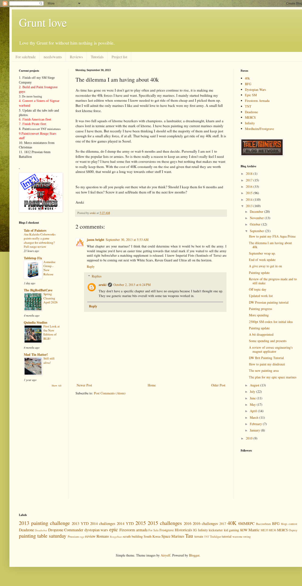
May (253, 404)
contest (293, 524)
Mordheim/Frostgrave (259, 128)
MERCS (250, 117)
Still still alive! (49, 360)
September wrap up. (262, 253)
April (254, 411)
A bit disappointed (261, 334)
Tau (189, 535)
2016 (249, 186)
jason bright (95, 239)
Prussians (73, 537)
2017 (249, 180)
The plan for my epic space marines (272, 377)
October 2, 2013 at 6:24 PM (132, 284)
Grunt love (43, 22)
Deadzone (251, 112)
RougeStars (116, 536)
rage (82, 536)
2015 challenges (165, 522)
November (257, 218)
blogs (284, 524)
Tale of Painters (35, 230)
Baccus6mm (263, 524)
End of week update (262, 259)
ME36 (272, 530)
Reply (91, 266)
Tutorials (97, 56)
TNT (248, 106)
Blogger (194, 555)
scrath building (133, 536)
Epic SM (251, 95)
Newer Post (84, 385)
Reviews (76, 56)
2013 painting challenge (44, 522)
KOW (243, 530)
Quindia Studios (35, 322)
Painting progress (260, 308)
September (257, 231)
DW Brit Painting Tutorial (266, 358)
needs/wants (53, 56)
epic (113, 529)
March (254, 417)
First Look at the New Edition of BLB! (51, 332)
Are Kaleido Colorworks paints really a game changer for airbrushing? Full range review (39, 240)
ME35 (264, 530)
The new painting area (264, 370)
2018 (249, 173)
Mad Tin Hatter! (36, 354)
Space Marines (172, 536)
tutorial (226, 536)
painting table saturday (42, 535)
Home (152, 385)
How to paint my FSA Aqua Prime (272, 236)
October (255, 224)
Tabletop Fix (33, 257)
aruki (102, 284)
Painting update (259, 272)
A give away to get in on (265, 266)
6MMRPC (246, 523)
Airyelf (165, 555)
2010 (249, 438)
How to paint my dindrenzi (267, 364)
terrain (198, 536)
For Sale (153, 530)
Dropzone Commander (65, 529)
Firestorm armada (133, 529)
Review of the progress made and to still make (273, 281)
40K (231, 522)
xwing (247, 537)
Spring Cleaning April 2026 (50, 298)
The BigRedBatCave (38, 290)
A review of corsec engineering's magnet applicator (271, 349)
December (257, 211)
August (255, 385)
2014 (249, 199)
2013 (249, 206)
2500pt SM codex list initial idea (271, 321)
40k (247, 78)
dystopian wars (96, 529)
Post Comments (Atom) (110, 393)
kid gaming (231, 530)
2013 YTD (80, 523)
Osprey (293, 530)
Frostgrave (166, 530)
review (90, 536)
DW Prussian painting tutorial (269, 302)
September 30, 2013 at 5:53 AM (127, 239)
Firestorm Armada (257, 100)
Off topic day (257, 289)
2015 (249, 193)
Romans (102, 536)
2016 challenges (205, 523)
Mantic (254, 529)
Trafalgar (215, 537)
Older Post (218, 385)
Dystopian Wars (255, 89)
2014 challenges (102, 523)
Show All (56, 385)
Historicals (183, 529)
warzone (237, 537)
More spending (259, 315)
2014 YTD (125, 523)
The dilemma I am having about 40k (270, 245)
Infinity (250, 123)
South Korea (152, 536)
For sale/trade (26, 56)
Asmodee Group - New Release (49, 268)
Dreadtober (41, 530)
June (253, 398)
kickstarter (216, 530)
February (256, 424)
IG (195, 530)
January (255, 430)
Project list (119, 56)
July (253, 391)
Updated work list (261, 295)
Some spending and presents (267, 341)
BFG (248, 84)
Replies (96, 276)
